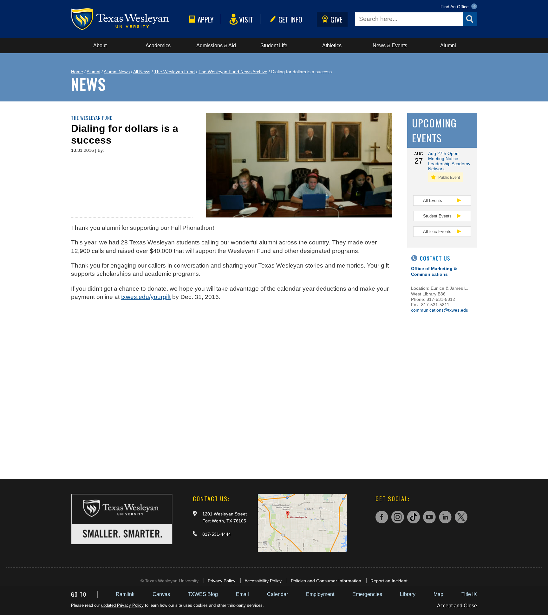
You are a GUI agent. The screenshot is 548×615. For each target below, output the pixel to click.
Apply (206, 19)
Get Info (290, 19)
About (100, 45)
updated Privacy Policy (122, 605)
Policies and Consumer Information (326, 580)
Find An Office (455, 6)
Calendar (277, 594)
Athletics (332, 45)
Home (77, 71)
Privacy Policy (221, 580)
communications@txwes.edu (439, 310)
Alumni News (117, 71)
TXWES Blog (203, 594)
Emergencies (367, 594)
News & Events (390, 45)
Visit (246, 19)
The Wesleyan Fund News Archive (233, 71)
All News (141, 71)
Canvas (161, 594)
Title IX (469, 594)
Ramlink (125, 594)
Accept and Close (457, 605)
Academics (158, 45)
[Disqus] (231, 387)
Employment (320, 594)
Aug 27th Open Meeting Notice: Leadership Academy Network (449, 161)
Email (242, 594)
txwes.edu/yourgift (146, 297)
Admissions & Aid (216, 45)
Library (407, 594)
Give (336, 19)
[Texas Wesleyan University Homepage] (128, 19)
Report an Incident (389, 580)
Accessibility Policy (263, 580)
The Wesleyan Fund (174, 71)
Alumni (448, 45)
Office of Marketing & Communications (434, 271)
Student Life (273, 45)
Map (438, 594)
